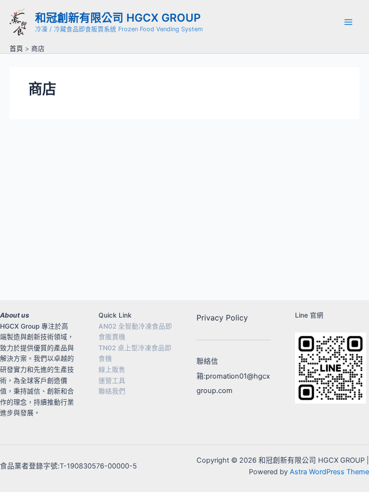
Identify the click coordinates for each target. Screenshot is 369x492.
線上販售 (111, 369)
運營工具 (111, 380)
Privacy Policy (222, 317)
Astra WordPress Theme (329, 471)
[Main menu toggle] (348, 22)
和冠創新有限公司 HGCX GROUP (118, 18)
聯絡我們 (111, 391)
